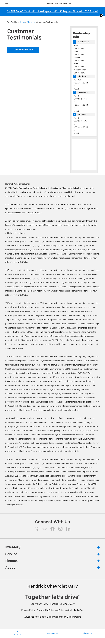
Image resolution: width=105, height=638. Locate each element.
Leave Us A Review (23, 50)
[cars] (45, 529)
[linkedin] (68, 529)
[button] (101, 15)
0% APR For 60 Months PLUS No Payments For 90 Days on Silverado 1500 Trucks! (52, 11)
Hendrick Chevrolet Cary (62, 604)
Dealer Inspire (74, 617)
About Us (31, 22)
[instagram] (60, 529)
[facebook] (52, 529)
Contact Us (42, 610)
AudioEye (78, 610)
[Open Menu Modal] (6, 3)
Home (22, 22)
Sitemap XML (65, 610)
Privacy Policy (28, 610)
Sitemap (53, 610)
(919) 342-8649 (79, 49)
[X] (37, 529)
